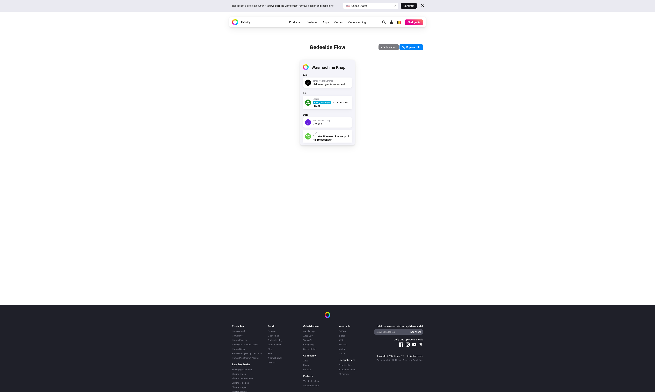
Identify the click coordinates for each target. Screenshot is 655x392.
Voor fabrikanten (311, 385)
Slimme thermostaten (242, 378)
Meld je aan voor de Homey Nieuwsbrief (400, 326)
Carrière (271, 331)
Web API (307, 340)
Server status (309, 349)
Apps (326, 22)
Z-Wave (342, 331)
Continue (408, 6)
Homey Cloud (238, 331)
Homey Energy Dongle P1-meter (247, 353)
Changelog (308, 344)
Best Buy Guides (241, 364)
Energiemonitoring (347, 369)
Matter (342, 349)
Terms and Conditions (413, 360)
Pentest (307, 369)
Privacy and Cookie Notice (389, 360)
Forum (306, 365)
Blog (270, 349)
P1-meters (344, 374)
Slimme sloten (239, 374)
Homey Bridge (238, 349)
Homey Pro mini (239, 340)
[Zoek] (384, 22)
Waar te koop (274, 344)
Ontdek (338, 22)
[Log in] (391, 22)
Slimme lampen (239, 387)
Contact (271, 362)
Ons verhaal (273, 335)
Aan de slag (309, 331)
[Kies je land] (399, 22)
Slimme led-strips (240, 383)
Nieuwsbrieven (275, 358)
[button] (370, 6)
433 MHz (343, 344)
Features (312, 22)
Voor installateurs (311, 381)
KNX (341, 340)
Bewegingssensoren (242, 369)
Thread (342, 353)
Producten (295, 22)
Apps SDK (308, 335)
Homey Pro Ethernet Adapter (245, 358)
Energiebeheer (345, 365)
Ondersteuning (357, 22)
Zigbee (342, 335)
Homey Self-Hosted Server (245, 344)
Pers (270, 353)
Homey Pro (237, 335)
